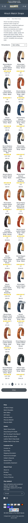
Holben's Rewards (9, 458)
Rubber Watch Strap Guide (11, 441)
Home (8, 18)
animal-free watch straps (11, 34)
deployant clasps (11, 36)
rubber (15, 32)
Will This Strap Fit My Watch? (12, 434)
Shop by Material (8, 420)
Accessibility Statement (10, 463)
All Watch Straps (8, 407)
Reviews (6, 472)
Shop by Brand (8, 417)
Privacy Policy (8, 474)
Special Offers (8, 460)
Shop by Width (8, 422)
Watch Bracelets (8, 410)
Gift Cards (7, 415)
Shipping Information (10, 453)
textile (19, 32)
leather (11, 32)
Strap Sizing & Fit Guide (10, 431)
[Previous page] (3, 384)
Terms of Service (8, 477)
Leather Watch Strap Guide (11, 439)
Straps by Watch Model (10, 436)
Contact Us (7, 448)
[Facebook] (4, 498)
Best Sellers (7, 412)
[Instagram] (7, 498)
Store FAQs (7, 450)
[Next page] (25, 384)
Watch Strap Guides (9, 429)
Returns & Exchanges (10, 455)
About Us (6, 470)
